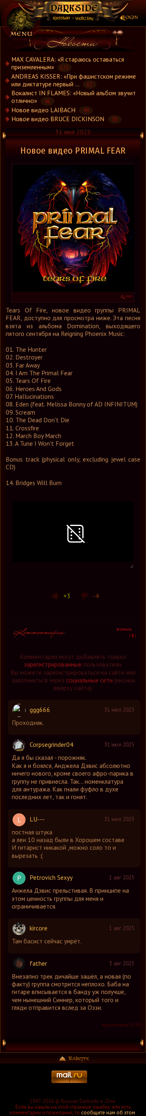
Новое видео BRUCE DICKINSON (57, 119)
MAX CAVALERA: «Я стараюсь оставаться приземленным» (67, 63)
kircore (38, 928)
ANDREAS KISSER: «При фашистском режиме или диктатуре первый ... (73, 80)
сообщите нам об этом (108, 1112)
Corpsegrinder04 (51, 744)
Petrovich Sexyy (51, 877)
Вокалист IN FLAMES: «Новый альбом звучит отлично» (73, 97)
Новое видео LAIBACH (43, 110)
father (38, 963)
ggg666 (40, 710)
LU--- (37, 819)
